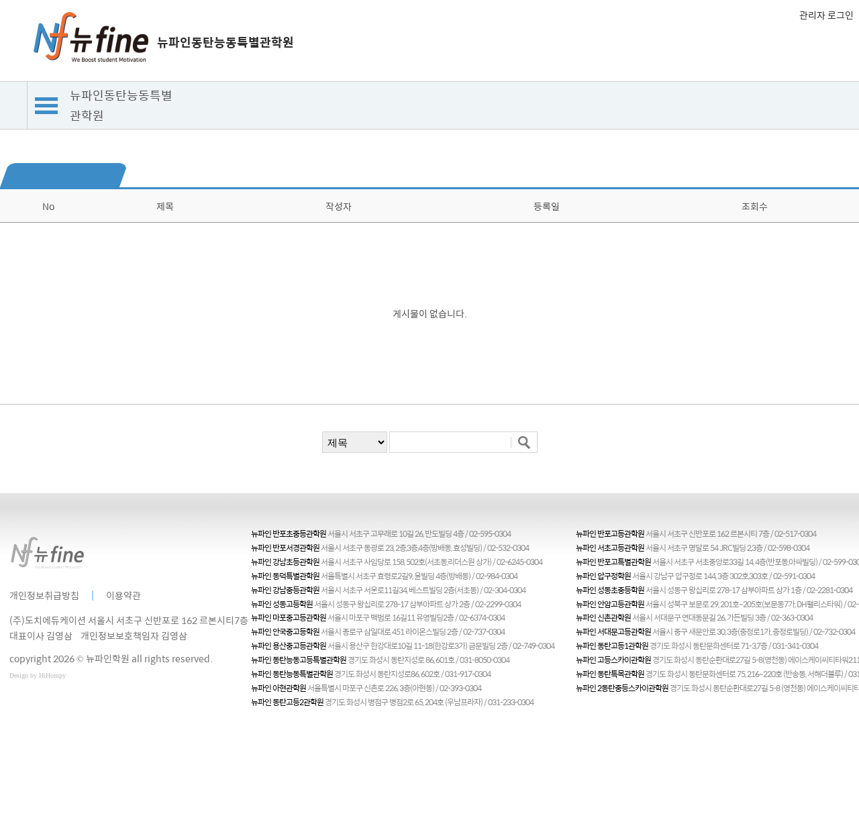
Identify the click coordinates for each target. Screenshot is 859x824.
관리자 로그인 (826, 14)
